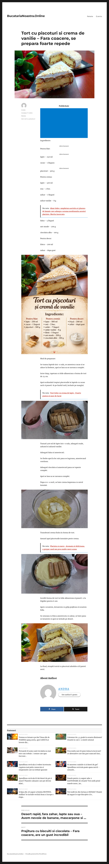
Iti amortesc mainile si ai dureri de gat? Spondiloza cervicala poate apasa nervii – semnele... (83, 767)
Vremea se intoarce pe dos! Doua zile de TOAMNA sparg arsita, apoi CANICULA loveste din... (34, 739)
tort (22, 119)
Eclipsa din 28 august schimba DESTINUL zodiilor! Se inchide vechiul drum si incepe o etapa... (36, 794)
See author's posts (69, 695)
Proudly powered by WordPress (36, 854)
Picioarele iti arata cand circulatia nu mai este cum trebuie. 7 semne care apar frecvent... (35, 753)
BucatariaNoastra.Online (26, 16)
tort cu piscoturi (29, 119)
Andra (63, 689)
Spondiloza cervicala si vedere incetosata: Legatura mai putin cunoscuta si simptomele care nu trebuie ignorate (35, 767)
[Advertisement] (64, 123)
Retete (90, 16)
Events (99, 16)
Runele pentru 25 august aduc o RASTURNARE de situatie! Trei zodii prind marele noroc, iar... (83, 780)
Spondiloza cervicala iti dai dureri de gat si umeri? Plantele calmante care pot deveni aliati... (35, 780)
